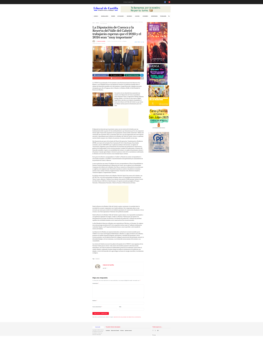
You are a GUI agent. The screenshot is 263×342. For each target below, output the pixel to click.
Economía (145, 16)
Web (120, 306)
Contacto (108, 330)
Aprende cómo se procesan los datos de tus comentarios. (127, 317)
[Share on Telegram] (141, 75)
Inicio (93, 22)
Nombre (94, 300)
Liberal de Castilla (101, 41)
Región (113, 16)
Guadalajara (104, 16)
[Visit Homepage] (105, 9)
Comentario (95, 283)
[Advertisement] (118, 117)
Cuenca (96, 16)
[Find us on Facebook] (165, 2)
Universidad (154, 16)
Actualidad (120, 16)
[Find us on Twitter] (167, 2)
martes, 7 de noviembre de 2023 (114, 41)
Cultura (137, 16)
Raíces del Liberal (115, 330)
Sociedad (129, 16)
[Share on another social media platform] (142, 78)
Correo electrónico (97, 306)
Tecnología (163, 16)
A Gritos (122, 330)
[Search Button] (169, 16)
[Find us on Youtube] (169, 2)
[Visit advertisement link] (146, 9)
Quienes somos (128, 330)
